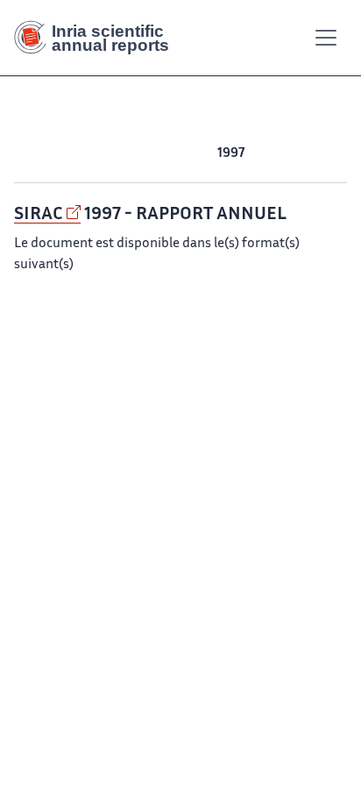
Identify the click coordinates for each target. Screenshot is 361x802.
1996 (261, 154)
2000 (135, 154)
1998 (200, 154)
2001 (101, 154)
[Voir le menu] (325, 37)
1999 (168, 154)
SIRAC (38, 215)
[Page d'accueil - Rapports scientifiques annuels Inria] (98, 37)
